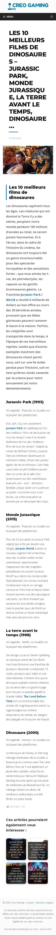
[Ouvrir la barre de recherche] (52, 16)
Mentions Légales (45, 902)
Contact (30, 902)
